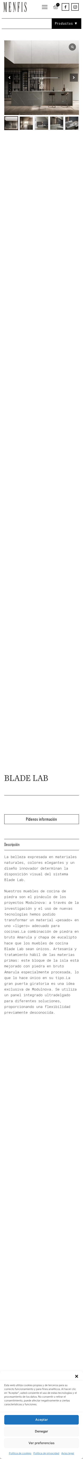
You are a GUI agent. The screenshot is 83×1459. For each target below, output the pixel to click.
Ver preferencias (41, 1443)
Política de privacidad (46, 1453)
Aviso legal (67, 1453)
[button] (76, 1376)
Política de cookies (20, 1453)
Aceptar (41, 1420)
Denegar (41, 1431)
